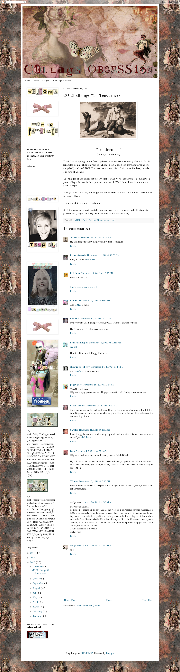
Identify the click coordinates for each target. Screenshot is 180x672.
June (35, 593)
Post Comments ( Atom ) (89, 606)
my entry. (91, 260)
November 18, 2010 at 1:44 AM (98, 385)
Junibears (75, 238)
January (37, 616)
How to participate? (62, 81)
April (35, 602)
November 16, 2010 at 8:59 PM (94, 301)
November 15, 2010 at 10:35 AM (103, 255)
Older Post (147, 600)
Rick (72, 451)
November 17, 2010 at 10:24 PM (105, 343)
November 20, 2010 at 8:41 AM (101, 406)
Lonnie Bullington (79, 343)
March (36, 607)
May (35, 598)
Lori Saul (74, 319)
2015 (33, 553)
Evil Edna (75, 273)
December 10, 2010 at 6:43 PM (94, 482)
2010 (33, 562)
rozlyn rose (75, 546)
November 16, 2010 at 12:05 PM (97, 273)
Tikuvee (74, 482)
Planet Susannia (78, 255)
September (38, 583)
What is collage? (41, 81)
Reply (73, 246)
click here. (86, 437)
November (38, 567)
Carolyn (74, 430)
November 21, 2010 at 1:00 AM (94, 430)
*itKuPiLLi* (86, 653)
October (37, 579)
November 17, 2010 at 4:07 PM (95, 319)
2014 (33, 558)
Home (27, 81)
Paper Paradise (78, 406)
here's (78, 371)
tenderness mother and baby (84, 287)
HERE (78, 305)
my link (73, 347)
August (37, 588)
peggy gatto (76, 385)
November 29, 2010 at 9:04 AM (91, 451)
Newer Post (70, 600)
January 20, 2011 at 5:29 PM (96, 546)
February (38, 612)
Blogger (110, 653)
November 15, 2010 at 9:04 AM (95, 238)
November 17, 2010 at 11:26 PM (107, 367)
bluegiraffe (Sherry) (80, 367)
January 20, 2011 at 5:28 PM (96, 502)
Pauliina (74, 301)
